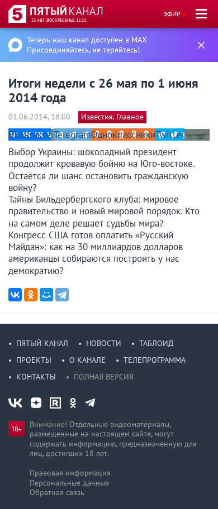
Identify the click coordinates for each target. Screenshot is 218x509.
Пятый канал (42, 343)
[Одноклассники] (30, 294)
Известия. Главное (112, 117)
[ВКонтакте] (15, 294)
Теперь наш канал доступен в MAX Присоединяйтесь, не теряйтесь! (87, 45)
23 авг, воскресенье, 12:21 (58, 20)
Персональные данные (69, 483)
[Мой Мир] (46, 294)
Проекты (33, 360)
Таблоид (156, 343)
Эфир (172, 13)
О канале (87, 360)
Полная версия (104, 377)
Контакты (36, 377)
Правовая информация (70, 473)
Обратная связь (57, 492)
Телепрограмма (155, 360)
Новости (103, 343)
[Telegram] (62, 294)
